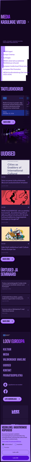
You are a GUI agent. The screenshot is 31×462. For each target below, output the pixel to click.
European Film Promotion (12, 69)
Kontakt (7, 370)
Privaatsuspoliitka (12, 375)
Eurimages (7, 58)
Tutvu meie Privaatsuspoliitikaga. (11, 441)
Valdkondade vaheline (14, 359)
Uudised (7, 365)
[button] (29, 103)
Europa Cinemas (9, 55)
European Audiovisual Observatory (15, 66)
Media (6, 354)
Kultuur (7, 349)
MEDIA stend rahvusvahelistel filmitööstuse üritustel (13, 62)
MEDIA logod (7, 51)
